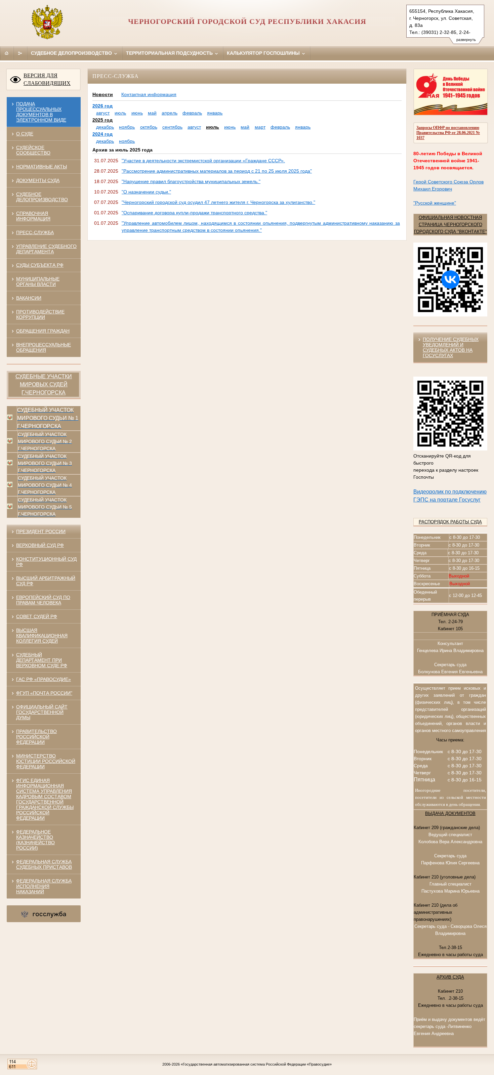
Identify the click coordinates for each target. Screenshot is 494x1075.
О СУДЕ (24, 133)
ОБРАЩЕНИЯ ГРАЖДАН (43, 331)
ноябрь (127, 127)
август (103, 113)
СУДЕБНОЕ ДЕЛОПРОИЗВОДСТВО (42, 196)
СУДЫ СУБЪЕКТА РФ (40, 265)
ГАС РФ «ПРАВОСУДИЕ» (43, 679)
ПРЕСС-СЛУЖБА (35, 232)
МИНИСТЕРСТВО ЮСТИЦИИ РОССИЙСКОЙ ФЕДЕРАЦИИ (45, 761)
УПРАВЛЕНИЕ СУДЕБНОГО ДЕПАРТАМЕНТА (46, 249)
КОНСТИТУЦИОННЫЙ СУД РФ (46, 561)
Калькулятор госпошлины (264, 53)
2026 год (102, 106)
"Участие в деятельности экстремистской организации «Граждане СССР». (203, 160)
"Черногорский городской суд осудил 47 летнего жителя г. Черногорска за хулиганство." (218, 202)
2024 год (102, 134)
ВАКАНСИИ (28, 298)
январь (214, 113)
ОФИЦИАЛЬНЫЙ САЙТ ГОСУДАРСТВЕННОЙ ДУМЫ (42, 712)
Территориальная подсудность (170, 53)
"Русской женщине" (434, 203)
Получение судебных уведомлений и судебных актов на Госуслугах (451, 347)
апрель (169, 113)
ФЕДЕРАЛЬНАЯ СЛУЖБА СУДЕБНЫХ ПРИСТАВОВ (44, 864)
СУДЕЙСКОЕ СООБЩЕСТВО (33, 150)
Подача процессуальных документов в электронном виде (41, 112)
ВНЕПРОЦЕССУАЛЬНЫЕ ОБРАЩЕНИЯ (43, 347)
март (260, 127)
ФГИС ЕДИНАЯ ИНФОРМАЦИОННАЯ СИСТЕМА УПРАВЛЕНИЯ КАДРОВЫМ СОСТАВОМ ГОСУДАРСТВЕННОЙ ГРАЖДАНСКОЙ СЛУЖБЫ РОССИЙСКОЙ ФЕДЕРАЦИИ (45, 799)
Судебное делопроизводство (72, 53)
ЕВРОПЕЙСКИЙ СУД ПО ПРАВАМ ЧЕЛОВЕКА (43, 600)
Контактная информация (148, 94)
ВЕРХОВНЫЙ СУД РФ (40, 545)
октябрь (148, 127)
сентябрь (172, 127)
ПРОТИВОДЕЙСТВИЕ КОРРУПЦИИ (40, 314)
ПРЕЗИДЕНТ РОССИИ (41, 531)
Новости (102, 94)
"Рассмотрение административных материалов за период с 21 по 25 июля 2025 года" (217, 171)
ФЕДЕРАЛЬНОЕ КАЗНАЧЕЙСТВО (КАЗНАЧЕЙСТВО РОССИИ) (35, 840)
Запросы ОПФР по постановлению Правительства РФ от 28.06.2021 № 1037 (448, 132)
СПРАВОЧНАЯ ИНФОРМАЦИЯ (33, 216)
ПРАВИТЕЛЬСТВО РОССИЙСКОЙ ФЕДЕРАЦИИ (36, 737)
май (152, 113)
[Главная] (6, 53)
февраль (192, 113)
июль (120, 113)
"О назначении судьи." (146, 192)
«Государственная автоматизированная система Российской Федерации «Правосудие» (256, 1064)
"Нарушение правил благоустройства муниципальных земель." (191, 181)
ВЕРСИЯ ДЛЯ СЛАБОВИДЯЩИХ (47, 79)
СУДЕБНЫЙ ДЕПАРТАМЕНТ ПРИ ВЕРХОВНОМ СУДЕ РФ (41, 660)
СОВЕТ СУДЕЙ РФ (36, 616)
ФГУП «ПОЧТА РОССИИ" (44, 693)
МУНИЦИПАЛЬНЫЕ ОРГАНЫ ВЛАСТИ (37, 281)
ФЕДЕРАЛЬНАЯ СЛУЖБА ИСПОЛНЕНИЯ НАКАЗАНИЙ (44, 886)
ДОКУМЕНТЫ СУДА (37, 180)
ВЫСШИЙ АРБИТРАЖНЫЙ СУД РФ (45, 580)
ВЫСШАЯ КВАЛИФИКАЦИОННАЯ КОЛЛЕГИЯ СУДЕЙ (42, 636)
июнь (137, 113)
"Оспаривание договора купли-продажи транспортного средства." (194, 212)
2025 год (102, 120)
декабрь (105, 127)
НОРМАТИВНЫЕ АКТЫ (41, 166)
